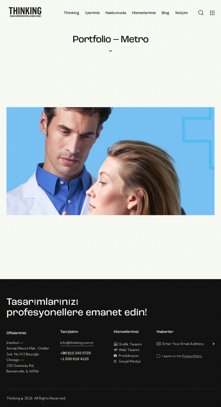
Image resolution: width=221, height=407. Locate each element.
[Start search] (200, 13)
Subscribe (211, 343)
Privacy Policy (192, 356)
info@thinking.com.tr (77, 342)
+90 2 (65, 353)
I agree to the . (182, 356)
